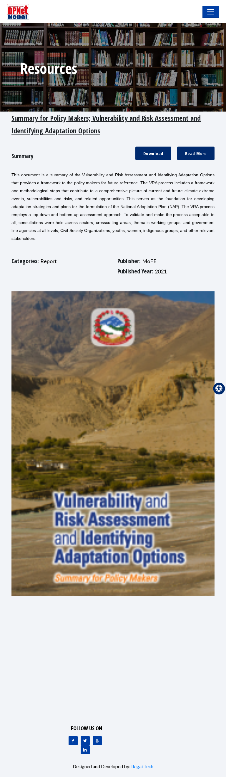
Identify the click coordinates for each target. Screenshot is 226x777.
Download (153, 153)
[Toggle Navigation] (210, 12)
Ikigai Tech (142, 766)
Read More (196, 153)
